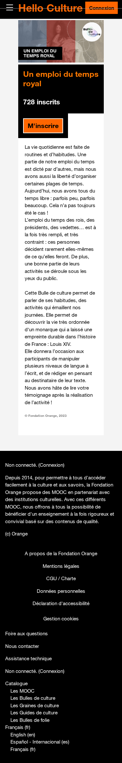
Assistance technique (28, 658)
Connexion (101, 8)
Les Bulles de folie (29, 720)
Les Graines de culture (34, 705)
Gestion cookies (61, 618)
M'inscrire (43, 126)
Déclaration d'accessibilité (61, 603)
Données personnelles (61, 591)
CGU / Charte (61, 578)
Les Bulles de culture (32, 698)
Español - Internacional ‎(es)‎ (39, 742)
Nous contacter (22, 646)
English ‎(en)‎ (22, 734)
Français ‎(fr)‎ (17, 727)
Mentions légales (61, 566)
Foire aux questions (26, 633)
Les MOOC (22, 691)
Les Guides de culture (34, 712)
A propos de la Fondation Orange (61, 553)
